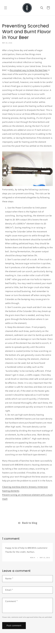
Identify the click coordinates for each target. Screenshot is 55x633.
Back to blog (29, 522)
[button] (5, 8)
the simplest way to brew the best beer (29, 70)
